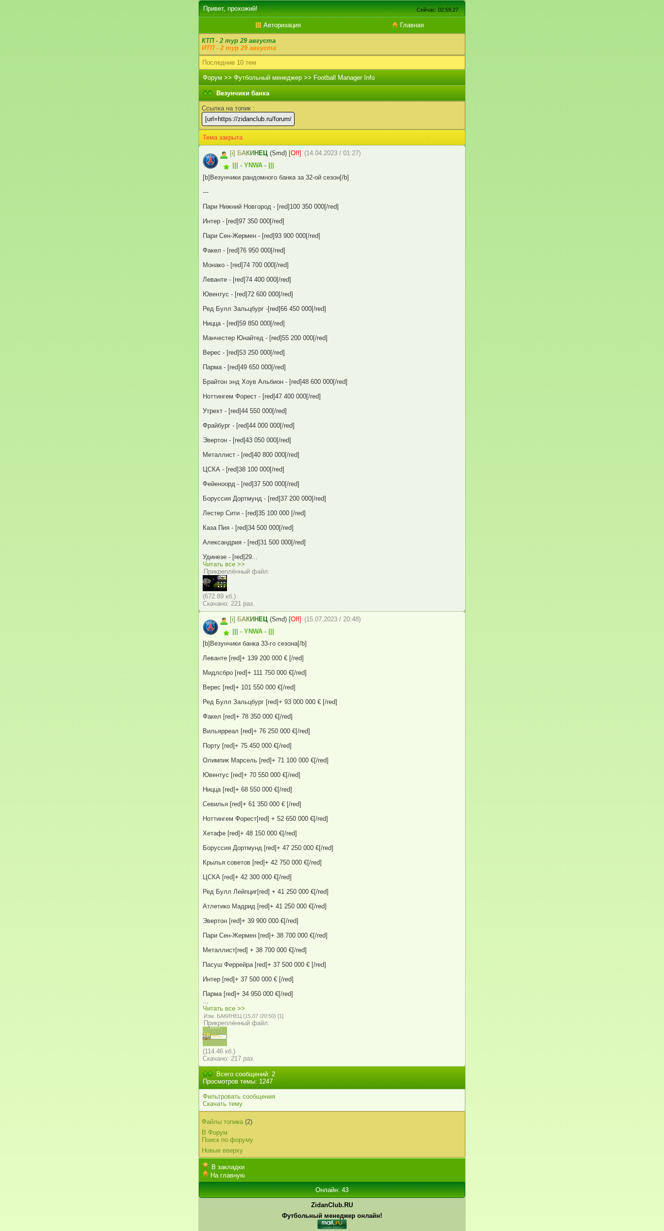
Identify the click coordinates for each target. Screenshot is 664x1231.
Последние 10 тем (229, 62)
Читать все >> (224, 564)
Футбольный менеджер (268, 77)
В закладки (228, 1167)
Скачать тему (223, 1103)
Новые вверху (222, 1150)
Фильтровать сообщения (239, 1096)
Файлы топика (222, 1121)
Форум (212, 77)
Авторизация (281, 25)
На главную (227, 1175)
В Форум (214, 1132)
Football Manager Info (344, 77)
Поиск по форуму (227, 1139)
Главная (411, 25)
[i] (232, 153)
